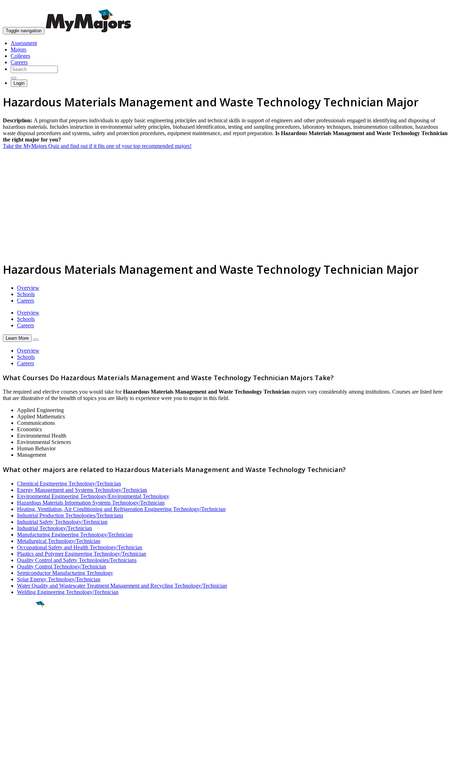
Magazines (15, 719)
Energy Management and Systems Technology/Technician (82, 490)
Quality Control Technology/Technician (61, 566)
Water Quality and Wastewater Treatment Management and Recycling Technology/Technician (122, 586)
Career (21, 659)
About (11, 685)
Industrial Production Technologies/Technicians (70, 515)
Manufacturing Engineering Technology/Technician (75, 535)
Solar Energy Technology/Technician (58, 579)
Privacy (29, 774)
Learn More (17, 338)
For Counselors (20, 706)
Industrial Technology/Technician (54, 528)
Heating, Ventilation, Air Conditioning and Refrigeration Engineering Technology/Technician (121, 509)
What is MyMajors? (25, 700)
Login (18, 83)
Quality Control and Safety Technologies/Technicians (77, 560)
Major (19, 628)
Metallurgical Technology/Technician (58, 541)
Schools (26, 294)
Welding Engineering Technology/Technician (67, 592)
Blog (8, 732)
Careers (19, 62)
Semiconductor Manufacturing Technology (65, 573)
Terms (10, 774)
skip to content (436, 5)
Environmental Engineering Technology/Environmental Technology (93, 496)
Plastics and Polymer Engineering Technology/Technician (81, 554)
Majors (18, 49)
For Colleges (17, 713)
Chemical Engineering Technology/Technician (69, 484)
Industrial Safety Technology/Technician (62, 522)
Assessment (24, 43)
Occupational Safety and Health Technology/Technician (79, 547)
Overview (28, 288)
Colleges (20, 56)
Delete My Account (25, 725)
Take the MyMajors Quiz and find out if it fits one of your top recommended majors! (97, 146)
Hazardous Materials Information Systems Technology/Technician (91, 503)
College (22, 644)
